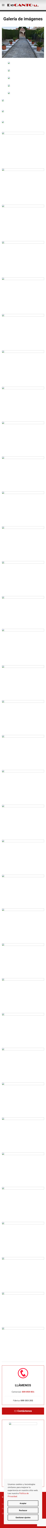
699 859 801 (27, 1391)
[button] (3, 5)
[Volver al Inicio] (23, 5)
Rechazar (23, 1510)
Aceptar (23, 1503)
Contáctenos (24, 1411)
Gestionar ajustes (23, 1517)
